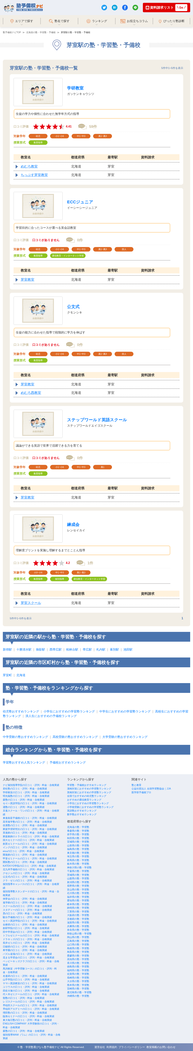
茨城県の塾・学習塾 (78, 874)
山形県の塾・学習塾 (78, 845)
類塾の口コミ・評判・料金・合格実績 (23, 998)
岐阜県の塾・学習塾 (78, 904)
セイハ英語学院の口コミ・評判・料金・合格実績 (30, 803)
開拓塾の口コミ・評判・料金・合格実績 (25, 862)
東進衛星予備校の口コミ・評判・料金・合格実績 (30, 818)
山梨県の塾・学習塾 (78, 878)
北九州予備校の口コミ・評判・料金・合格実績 (28, 869)
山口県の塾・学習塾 (78, 944)
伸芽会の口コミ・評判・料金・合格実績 (25, 898)
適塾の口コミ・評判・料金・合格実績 (23, 807)
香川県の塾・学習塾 (78, 963)
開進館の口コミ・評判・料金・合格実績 (25, 854)
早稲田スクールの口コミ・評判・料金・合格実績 (30, 1005)
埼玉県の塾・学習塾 (78, 856)
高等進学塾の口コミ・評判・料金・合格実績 (27, 821)
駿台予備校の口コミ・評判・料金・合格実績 (27, 917)
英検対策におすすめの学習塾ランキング (89, 792)
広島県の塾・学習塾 (78, 941)
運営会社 (99, 1047)
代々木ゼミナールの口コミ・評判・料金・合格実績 (31, 994)
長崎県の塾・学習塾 (78, 977)
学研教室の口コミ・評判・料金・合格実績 (26, 792)
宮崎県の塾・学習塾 (78, 988)
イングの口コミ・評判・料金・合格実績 (25, 847)
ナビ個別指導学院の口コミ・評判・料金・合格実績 (31, 785)
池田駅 (127, 649)
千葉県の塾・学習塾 (78, 871)
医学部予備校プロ (141, 792)
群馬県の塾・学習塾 (78, 860)
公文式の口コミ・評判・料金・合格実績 (25, 876)
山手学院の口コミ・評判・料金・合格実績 (26, 979)
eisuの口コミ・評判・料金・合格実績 (23, 851)
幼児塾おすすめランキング (21, 711)
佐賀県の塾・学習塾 (78, 973)
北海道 (20, 675)
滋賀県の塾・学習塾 (78, 922)
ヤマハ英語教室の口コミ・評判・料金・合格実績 (30, 983)
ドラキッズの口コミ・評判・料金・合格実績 (27, 939)
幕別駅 (114, 649)
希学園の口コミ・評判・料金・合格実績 (25, 950)
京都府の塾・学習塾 (78, 919)
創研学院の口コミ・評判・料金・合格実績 (26, 928)
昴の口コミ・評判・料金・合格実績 (22, 913)
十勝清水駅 (23, 649)
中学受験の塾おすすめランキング (25, 736)
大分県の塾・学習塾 (78, 981)
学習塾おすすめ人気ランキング (24, 762)
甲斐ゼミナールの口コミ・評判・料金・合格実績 (30, 858)
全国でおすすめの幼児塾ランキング (86, 796)
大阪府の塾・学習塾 (78, 915)
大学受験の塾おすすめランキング (125, 736)
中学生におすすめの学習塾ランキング (125, 711)
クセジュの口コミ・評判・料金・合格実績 (26, 873)
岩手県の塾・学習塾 (78, 834)
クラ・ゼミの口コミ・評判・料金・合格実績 (27, 880)
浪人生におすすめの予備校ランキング (51, 716)
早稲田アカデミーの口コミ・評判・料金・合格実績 (31, 1009)
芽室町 (7, 675)
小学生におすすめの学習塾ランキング (69, 711)
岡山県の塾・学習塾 (78, 937)
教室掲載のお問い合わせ (160, 1047)
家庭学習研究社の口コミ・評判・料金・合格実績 (30, 829)
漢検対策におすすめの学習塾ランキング (89, 788)
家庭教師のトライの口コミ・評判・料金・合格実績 (31, 836)
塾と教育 (136, 785)
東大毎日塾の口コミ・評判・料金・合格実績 (27, 1020)
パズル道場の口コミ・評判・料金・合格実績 (27, 954)
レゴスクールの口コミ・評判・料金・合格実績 (28, 1001)
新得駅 (7, 649)
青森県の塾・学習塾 (78, 830)
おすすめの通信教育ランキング (84, 799)
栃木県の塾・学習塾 (78, 863)
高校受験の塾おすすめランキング (75, 736)
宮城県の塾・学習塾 (78, 841)
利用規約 (111, 1047)
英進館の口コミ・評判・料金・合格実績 (25, 832)
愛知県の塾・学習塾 (78, 900)
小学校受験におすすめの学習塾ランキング (90, 807)
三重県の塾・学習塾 (78, 911)
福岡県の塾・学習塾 (78, 970)
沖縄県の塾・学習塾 (78, 996)
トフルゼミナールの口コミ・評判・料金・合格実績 (31, 935)
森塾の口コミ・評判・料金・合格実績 (23, 799)
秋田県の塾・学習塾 (78, 838)
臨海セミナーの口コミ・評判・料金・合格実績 (28, 1016)
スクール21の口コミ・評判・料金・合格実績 (27, 906)
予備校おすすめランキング (68, 762)
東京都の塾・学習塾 (78, 852)
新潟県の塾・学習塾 (78, 882)
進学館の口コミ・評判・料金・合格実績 (25, 902)
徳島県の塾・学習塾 (78, 966)
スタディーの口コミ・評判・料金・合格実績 (27, 909)
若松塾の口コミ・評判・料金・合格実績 (25, 788)
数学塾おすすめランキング (81, 814)
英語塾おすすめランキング (81, 810)
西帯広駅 (56, 649)
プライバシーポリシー (132, 1047)
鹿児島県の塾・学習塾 (79, 992)
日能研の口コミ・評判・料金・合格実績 (25, 946)
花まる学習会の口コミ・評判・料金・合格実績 (28, 957)
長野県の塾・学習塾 (78, 885)
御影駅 (40, 649)
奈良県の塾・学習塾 (78, 929)
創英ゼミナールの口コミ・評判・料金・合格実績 (30, 843)
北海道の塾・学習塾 (78, 827)
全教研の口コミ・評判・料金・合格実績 (25, 924)
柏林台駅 (72, 649)
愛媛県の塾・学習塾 (78, 955)
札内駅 (100, 649)
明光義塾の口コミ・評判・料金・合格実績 (26, 796)
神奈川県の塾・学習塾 (79, 867)
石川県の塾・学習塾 (78, 893)
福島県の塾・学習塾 (78, 849)
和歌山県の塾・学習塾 (79, 933)
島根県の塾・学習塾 (78, 948)
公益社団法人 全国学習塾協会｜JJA (151, 788)
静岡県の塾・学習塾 (78, 907)
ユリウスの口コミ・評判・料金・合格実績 (26, 986)
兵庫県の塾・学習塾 (78, 926)
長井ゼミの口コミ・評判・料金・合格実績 (26, 942)
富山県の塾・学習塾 (78, 889)
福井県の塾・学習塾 (78, 896)
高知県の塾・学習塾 (78, 959)
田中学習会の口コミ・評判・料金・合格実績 (27, 931)
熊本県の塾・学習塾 (78, 985)
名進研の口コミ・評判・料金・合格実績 (25, 976)
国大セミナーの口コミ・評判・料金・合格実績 (28, 840)
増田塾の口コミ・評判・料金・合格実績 (25, 1012)
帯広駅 (87, 649)
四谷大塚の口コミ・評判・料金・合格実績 (26, 990)
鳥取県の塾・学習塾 (78, 951)
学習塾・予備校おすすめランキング (86, 785)
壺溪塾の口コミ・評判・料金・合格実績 (25, 825)
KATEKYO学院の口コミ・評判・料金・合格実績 (29, 865)
